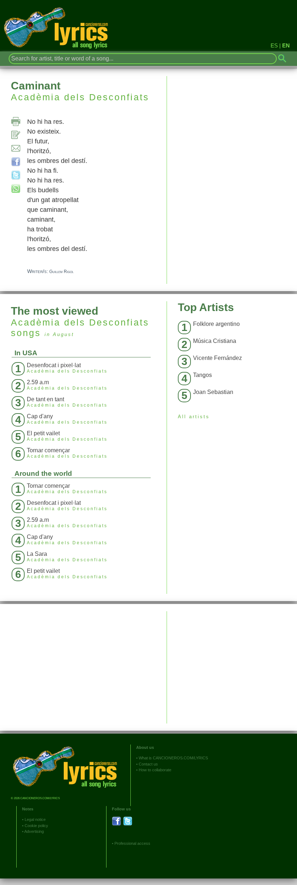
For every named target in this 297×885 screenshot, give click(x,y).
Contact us (148, 764)
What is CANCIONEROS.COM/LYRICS (173, 758)
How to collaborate (155, 770)
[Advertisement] (232, 662)
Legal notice (35, 819)
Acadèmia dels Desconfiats (80, 97)
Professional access (132, 843)
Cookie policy (36, 825)
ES (274, 45)
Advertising (34, 831)
